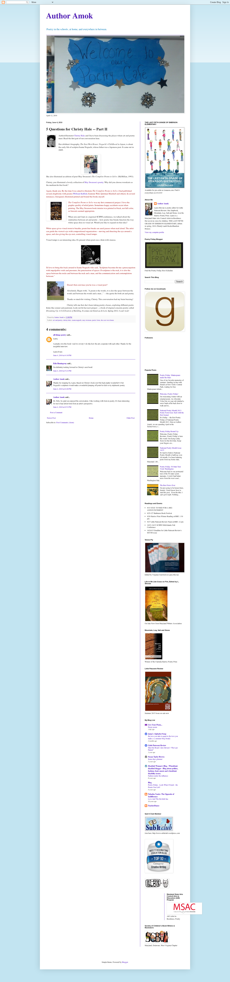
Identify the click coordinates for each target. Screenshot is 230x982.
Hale (79, 135)
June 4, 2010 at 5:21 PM (62, 370)
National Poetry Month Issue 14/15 (170, 449)
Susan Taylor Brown (156, 756)
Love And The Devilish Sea (158, 799)
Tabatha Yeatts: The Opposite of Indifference (161, 795)
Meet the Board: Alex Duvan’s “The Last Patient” (163, 749)
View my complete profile (154, 232)
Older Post (131, 418)
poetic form (96, 320)
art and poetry (57, 320)
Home (91, 418)
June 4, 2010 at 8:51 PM (62, 407)
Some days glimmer (155, 759)
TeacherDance (153, 805)
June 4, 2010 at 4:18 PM (62, 355)
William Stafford (80, 193)
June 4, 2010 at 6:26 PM (62, 389)
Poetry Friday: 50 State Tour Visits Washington (170, 467)
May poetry (93, 182)
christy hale (67, 320)
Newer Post (51, 418)
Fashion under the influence (158, 776)
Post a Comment (56, 412)
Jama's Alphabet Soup (157, 733)
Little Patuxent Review (157, 745)
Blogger (125, 962)
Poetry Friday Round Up (169, 431)
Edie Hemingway (60, 363)
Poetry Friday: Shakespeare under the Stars (170, 376)
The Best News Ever (167, 485)
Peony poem (152, 727)
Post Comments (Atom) (65, 422)
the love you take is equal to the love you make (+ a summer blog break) (163, 737)
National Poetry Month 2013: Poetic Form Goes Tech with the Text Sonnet (172, 412)
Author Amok (69, 15)
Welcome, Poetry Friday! (169, 394)
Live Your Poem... (155, 724)
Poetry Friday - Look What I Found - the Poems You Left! (163, 786)
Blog (150, 782)
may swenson (86, 320)
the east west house (107, 320)
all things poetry (59, 335)
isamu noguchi (76, 320)
